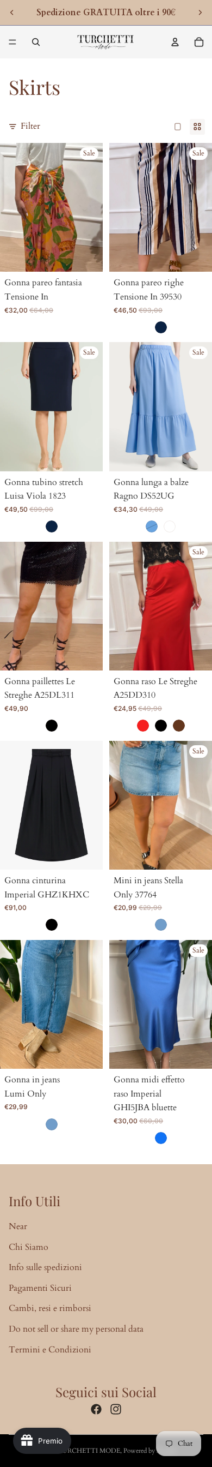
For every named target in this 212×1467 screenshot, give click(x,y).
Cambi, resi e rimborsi (50, 1308)
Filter (30, 126)
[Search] (36, 42)
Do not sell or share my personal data (76, 1329)
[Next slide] (200, 13)
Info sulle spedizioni (45, 1267)
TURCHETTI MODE (88, 1450)
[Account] (175, 42)
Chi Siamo (28, 1247)
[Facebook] (96, 1409)
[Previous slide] (12, 13)
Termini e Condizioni (50, 1350)
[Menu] (12, 42)
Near (18, 1226)
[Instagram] (115, 1409)
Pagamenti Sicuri (40, 1288)
